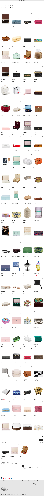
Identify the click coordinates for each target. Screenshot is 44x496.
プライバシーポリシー (38, 467)
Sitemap (12, 487)
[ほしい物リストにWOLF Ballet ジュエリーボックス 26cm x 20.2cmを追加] (10, 31)
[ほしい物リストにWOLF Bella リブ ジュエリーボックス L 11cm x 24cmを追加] (20, 119)
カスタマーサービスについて (4, 490)
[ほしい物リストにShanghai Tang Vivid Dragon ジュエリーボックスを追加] (42, 225)
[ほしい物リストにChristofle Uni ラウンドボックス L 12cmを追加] (20, 420)
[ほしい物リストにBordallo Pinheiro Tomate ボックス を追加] (10, 101)
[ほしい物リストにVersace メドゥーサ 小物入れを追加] (42, 384)
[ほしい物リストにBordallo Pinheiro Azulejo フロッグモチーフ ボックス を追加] (42, 296)
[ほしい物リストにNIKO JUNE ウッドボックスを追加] (42, 401)
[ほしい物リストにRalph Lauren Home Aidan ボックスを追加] (42, 189)
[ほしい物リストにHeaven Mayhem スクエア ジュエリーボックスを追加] (10, 66)
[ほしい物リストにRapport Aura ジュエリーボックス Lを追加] (20, 313)
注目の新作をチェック (23, 0)
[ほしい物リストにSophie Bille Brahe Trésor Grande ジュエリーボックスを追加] (20, 154)
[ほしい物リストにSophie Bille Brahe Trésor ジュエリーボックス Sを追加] (10, 172)
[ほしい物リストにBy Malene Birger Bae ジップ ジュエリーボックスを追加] (20, 348)
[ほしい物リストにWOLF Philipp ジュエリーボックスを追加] (42, 84)
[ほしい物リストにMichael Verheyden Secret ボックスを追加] (10, 278)
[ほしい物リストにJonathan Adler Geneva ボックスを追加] (31, 207)
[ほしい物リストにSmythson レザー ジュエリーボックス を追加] (31, 31)
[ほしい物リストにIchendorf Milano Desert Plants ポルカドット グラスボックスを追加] (20, 48)
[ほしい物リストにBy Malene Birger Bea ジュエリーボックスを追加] (31, 13)
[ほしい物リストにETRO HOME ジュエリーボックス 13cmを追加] (42, 172)
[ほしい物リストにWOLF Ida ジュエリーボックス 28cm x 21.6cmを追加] (42, 154)
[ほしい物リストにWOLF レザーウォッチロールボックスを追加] (10, 348)
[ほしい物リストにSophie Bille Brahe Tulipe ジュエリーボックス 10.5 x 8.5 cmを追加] (20, 260)
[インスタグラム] (34, 484)
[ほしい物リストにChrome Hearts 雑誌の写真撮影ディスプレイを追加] (10, 225)
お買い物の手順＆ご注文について (4, 489)
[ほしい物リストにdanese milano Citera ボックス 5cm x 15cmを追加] (10, 384)
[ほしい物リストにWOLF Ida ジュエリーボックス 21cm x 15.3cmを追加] (31, 48)
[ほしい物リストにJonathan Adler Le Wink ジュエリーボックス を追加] (20, 225)
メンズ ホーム (2, 5)
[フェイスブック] (37, 484)
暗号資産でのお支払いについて (4, 487)
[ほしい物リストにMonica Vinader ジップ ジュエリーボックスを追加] (31, 172)
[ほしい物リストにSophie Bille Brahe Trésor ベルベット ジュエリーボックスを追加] (20, 13)
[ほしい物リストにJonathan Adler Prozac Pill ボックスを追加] (20, 31)
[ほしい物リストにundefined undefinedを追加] (9, 444)
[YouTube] (38, 484)
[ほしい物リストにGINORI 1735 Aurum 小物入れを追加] (42, 420)
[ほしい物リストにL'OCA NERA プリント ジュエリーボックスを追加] (10, 313)
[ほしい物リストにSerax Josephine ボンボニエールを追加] (31, 260)
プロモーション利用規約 (3, 488)
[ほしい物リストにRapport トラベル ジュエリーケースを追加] (20, 366)
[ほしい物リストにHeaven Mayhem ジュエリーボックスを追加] (10, 13)
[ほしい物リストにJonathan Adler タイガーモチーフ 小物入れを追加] (10, 207)
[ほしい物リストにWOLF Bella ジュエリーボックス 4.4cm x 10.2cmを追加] (31, 189)
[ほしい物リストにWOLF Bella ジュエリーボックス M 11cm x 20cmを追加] (20, 242)
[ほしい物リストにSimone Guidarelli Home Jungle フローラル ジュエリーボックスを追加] (31, 296)
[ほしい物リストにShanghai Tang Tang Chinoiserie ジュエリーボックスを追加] (31, 66)
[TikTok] (35, 484)
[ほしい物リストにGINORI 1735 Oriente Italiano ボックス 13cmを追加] (20, 207)
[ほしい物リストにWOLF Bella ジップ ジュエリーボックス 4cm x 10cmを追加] (20, 101)
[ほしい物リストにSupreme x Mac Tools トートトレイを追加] (20, 136)
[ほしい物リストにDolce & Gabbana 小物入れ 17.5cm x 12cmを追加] (20, 384)
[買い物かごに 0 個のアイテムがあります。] (42, 2)
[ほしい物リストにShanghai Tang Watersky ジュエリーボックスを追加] (42, 31)
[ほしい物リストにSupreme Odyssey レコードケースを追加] (20, 84)
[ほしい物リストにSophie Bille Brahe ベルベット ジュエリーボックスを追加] (31, 84)
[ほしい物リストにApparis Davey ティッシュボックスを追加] (42, 48)
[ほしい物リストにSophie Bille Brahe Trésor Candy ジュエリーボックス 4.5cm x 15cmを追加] (10, 119)
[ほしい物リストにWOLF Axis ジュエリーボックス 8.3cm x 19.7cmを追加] (31, 384)
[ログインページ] (39, 2)
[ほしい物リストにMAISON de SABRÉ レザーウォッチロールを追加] (31, 366)
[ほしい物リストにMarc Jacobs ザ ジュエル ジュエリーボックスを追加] (20, 66)
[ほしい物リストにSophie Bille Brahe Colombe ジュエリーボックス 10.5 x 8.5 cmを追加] (10, 366)
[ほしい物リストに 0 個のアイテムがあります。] (41, 2)
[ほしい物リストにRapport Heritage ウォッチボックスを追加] (31, 242)
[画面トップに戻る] (42, 436)
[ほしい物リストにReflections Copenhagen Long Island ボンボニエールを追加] (42, 260)
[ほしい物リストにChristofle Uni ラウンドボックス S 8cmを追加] (31, 420)
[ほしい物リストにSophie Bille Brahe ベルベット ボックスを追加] (31, 119)
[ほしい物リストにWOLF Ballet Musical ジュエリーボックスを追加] (42, 136)
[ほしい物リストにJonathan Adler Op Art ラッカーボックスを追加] (42, 366)
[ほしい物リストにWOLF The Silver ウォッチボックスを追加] (10, 136)
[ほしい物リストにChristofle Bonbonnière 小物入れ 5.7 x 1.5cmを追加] (31, 154)
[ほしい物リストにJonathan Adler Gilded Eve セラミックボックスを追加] (10, 84)
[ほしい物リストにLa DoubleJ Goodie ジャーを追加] (31, 313)
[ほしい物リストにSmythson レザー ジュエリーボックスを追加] (42, 119)
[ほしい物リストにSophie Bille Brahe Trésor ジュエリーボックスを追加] (10, 48)
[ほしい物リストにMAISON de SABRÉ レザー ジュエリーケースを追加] (31, 348)
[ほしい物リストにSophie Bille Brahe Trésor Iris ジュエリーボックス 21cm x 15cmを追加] (31, 136)
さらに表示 (41, 442)
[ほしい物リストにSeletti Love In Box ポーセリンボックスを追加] (31, 331)
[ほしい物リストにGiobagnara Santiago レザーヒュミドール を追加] (42, 348)
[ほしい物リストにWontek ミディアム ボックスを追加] (20, 331)
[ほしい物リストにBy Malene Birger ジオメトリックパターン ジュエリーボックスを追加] (42, 66)
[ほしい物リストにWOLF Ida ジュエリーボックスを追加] (42, 101)
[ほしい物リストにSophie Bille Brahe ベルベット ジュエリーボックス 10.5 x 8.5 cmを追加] (42, 278)
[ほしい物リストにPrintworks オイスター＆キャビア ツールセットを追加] (10, 154)
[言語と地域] (38, 2)
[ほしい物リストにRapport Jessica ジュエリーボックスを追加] (10, 189)
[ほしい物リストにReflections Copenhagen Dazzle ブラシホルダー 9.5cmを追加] (42, 207)
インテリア (5, 5)
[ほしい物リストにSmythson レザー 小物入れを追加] (31, 401)
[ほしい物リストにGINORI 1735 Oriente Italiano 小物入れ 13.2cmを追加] (42, 242)
